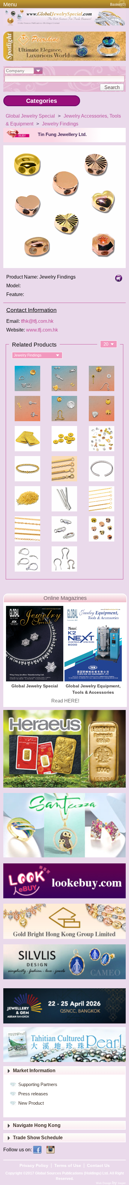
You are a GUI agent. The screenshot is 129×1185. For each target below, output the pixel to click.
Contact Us (98, 1165)
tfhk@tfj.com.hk (37, 321)
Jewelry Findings (60, 123)
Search (112, 87)
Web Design (104, 1183)
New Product (31, 1103)
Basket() (118, 4)
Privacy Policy (34, 1165)
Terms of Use (67, 1165)
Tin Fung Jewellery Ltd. (62, 134)
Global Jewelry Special (30, 116)
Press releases (33, 1093)
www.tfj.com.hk (42, 329)
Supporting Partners (37, 1084)
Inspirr (122, 1183)
